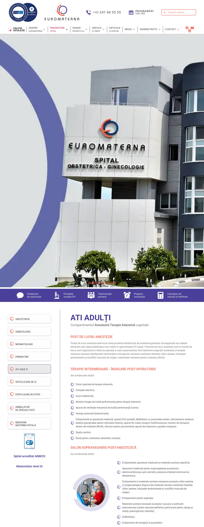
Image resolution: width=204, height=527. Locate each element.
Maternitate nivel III (29, 466)
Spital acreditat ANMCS (29, 456)
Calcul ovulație (19, 29)
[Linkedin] (189, 30)
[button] (37, 29)
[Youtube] (192, 27)
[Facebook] (186, 27)
